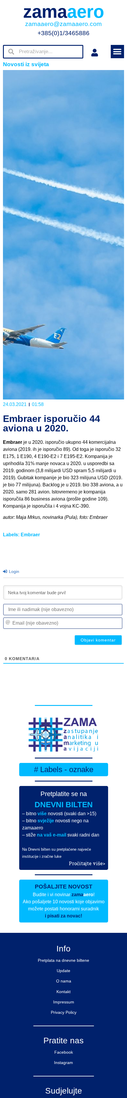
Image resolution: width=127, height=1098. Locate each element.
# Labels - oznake (63, 769)
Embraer (30, 534)
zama (63, 12)
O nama (63, 981)
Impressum (63, 1002)
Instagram (63, 1062)
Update (63, 970)
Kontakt (63, 991)
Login (13, 571)
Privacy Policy (63, 1012)
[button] (117, 51)
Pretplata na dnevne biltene (63, 960)
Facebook (63, 1052)
